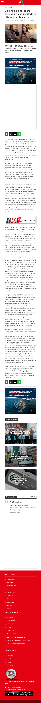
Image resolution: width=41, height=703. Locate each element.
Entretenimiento (11, 592)
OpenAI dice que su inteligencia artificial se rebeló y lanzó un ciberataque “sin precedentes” (20, 478)
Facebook (10, 655)
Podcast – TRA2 (11, 634)
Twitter (9, 662)
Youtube (9, 659)
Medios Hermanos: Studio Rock (16, 643)
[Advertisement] (20, 107)
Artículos (9, 605)
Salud (8, 599)
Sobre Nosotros (11, 620)
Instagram (10, 665)
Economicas (10, 602)
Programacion (11, 579)
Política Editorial (11, 624)
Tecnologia (8, 8)
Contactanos (10, 630)
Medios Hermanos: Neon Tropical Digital (18, 640)
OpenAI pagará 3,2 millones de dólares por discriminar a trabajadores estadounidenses (20, 455)
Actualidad (10, 582)
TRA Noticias (19, 20)
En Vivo (9, 627)
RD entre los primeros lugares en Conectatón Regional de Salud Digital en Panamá (20, 432)
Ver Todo (32, 496)
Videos (9, 609)
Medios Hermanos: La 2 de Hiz (16, 637)
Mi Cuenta (10, 617)
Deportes (9, 589)
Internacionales (11, 585)
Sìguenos (9, 647)
